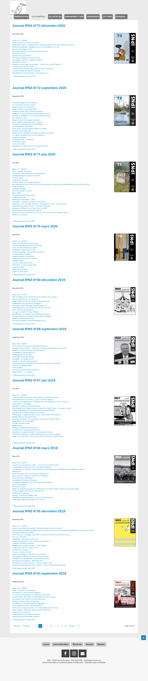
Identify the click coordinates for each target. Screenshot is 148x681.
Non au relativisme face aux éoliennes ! (25, 299)
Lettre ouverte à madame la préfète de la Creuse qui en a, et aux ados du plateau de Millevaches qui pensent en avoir (52, 530)
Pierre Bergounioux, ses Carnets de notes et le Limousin (31, 307)
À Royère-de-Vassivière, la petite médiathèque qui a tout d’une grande (36, 434)
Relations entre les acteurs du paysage (25, 601)
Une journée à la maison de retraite (24, 480)
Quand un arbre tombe (20, 271)
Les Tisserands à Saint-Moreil (22, 126)
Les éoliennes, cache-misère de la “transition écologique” (31, 467)
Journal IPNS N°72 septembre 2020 (39, 88)
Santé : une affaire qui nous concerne (25, 243)
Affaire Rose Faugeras (20, 269)
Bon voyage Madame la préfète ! (23, 532)
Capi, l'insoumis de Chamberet (22, 310)
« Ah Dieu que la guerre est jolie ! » (24, 66)
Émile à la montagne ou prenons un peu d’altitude (29, 554)
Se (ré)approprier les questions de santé (26, 175)
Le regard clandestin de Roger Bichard (25, 312)
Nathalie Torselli (17, 260)
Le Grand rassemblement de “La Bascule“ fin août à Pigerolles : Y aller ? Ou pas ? (40, 402)
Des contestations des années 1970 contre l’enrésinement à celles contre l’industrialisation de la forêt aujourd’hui (51, 184)
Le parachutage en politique (21, 254)
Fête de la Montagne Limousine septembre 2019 (29, 320)
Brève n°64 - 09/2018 (19, 588)
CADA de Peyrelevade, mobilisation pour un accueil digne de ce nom (35, 47)
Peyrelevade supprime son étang (23, 250)
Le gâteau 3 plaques (19, 137)
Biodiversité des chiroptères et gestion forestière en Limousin (33, 133)
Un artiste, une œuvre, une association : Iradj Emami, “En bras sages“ (36, 419)
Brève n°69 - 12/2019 (19, 295)
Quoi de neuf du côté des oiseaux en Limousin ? (28, 412)
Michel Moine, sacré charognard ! (23, 421)
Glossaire (89, 644)
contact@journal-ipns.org (92, 660)
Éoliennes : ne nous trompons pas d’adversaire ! (28, 350)
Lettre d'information (60, 644)
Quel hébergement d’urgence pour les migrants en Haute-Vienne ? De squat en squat (41, 408)
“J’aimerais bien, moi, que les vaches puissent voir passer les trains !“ (36, 397)
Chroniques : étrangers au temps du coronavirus (29, 202)
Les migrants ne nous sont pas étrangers (26, 592)
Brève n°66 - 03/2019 (19, 463)
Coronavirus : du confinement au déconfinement (28, 173)
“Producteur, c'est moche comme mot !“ (25, 539)
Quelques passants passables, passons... (26, 616)
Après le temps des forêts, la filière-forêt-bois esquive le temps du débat (37, 528)
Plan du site (77, 644)
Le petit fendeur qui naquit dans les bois (26, 430)
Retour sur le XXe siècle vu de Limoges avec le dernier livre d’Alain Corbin (37, 436)
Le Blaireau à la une (19, 197)
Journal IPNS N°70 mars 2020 (35, 226)
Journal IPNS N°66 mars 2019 (35, 448)
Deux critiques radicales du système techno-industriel (30, 556)
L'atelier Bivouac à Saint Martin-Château (26, 614)
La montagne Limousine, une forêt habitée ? (27, 605)
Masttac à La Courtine (19, 215)
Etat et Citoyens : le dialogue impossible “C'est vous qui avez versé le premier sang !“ (41, 535)
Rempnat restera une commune (23, 107)
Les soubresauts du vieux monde (23, 105)
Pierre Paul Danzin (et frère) (22, 191)
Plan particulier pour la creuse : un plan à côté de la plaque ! (33, 399)
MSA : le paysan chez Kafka (21, 171)
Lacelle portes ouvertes (20, 550)
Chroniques (93, 17)
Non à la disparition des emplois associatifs (27, 245)
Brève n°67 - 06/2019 (19, 395)
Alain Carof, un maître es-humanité (24, 265)
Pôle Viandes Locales (19, 118)
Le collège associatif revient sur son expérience (28, 135)
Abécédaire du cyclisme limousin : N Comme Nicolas (30, 146)
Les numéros (38, 17)
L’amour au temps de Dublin (22, 552)
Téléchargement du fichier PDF (24, 76)
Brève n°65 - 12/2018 (19, 526)
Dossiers (121, 17)
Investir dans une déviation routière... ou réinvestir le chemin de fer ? (35, 465)
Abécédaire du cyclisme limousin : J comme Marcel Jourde (32, 432)
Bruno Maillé (16, 193)
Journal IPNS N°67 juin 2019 (33, 380)
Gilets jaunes (16, 471)
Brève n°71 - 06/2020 (19, 169)
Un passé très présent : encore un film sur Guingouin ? (31, 541)
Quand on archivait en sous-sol (23, 318)
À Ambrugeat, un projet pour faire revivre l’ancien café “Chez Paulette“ (36, 415)
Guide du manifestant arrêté (22, 365)
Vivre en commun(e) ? (20, 537)
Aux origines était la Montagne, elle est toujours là (29, 305)
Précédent (26, 626)
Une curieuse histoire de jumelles (23, 195)
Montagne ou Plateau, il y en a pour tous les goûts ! (30, 208)
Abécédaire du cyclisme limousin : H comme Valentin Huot (32, 563)
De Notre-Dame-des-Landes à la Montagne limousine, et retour (34, 597)
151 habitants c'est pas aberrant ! (23, 352)
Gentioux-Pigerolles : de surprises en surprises (28, 252)
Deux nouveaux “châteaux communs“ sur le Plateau (30, 476)
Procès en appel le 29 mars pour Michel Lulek (28, 491)
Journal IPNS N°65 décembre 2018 (38, 511)
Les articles (55, 17)
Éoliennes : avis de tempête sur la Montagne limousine (31, 113)
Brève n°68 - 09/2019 (19, 344)
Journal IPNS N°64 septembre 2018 (39, 573)
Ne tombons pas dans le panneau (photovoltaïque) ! (30, 51)
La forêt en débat (18, 267)
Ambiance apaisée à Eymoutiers (23, 256)
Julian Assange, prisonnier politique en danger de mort (31, 301)
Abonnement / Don (74, 17)
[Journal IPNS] (18, 4)
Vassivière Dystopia (19, 188)
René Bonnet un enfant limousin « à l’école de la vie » (30, 73)
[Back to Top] (143, 637)
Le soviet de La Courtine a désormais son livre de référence (32, 68)
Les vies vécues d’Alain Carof (22, 263)
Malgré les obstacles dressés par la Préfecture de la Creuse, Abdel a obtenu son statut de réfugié (45, 489)
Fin (78, 626)
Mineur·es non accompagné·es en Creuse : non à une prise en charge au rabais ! (40, 212)
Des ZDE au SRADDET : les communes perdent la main (31, 116)
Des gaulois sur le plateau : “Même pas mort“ (27, 561)
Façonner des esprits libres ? (22, 55)
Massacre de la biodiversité (21, 131)
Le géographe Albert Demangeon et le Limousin (28, 499)
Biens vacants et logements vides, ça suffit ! (27, 122)
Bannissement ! (17, 425)
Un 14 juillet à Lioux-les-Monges (23, 357)
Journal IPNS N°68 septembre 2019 (39, 329)
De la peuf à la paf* (18, 486)
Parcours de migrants (19, 484)
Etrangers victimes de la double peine (25, 428)
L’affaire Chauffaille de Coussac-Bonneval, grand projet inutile (33, 410)
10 (66, 626)
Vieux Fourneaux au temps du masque (25, 42)
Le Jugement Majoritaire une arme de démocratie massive (32, 482)
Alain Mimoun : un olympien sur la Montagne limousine (31, 314)
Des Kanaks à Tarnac (19, 62)
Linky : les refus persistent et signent (24, 247)
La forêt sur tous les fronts (21, 612)
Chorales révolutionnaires (21, 423)
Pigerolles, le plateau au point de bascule (26, 406)
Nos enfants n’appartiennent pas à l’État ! (26, 58)
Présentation (21, 17)
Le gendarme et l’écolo (20, 180)
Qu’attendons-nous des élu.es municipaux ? (27, 303)
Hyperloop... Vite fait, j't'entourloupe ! (24, 361)
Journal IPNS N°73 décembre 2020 (38, 25)
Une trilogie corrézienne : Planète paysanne (27, 60)
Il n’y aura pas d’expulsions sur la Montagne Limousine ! (31, 595)
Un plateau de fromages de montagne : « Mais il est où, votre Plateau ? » (37, 64)
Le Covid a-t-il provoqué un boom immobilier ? (28, 124)
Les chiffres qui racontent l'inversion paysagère (28, 603)
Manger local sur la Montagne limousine (26, 120)
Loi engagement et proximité (22, 354)
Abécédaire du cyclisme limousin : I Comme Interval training (32, 497)
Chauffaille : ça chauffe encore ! (23, 359)
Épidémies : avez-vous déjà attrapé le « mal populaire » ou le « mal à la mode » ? (40, 204)
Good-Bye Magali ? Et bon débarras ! (25, 103)
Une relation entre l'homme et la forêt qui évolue (28, 599)
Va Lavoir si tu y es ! (19, 53)
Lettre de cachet (17, 178)
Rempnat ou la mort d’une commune (24, 258)
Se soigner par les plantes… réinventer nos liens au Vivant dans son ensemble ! (39, 348)
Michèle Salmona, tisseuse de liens (24, 417)
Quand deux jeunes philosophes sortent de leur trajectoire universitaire (36, 363)
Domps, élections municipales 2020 (24, 109)
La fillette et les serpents (20, 493)
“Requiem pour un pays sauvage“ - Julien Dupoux (29, 545)
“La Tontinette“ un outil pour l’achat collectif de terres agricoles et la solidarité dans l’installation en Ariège (48, 469)
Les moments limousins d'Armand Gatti (25, 370)
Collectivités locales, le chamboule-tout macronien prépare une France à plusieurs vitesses (43, 45)
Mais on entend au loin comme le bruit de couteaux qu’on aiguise (34, 297)
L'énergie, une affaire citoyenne (23, 543)
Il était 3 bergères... (19, 186)
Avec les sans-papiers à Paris (22, 49)
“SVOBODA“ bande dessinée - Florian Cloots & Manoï (30, 558)
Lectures (107, 17)
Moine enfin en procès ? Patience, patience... (27, 210)
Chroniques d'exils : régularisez (23, 139)
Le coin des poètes (18, 144)
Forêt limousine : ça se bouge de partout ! (26, 182)
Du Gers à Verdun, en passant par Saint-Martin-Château (31, 316)
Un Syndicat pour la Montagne (22, 478)
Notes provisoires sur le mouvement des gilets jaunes (30, 473)
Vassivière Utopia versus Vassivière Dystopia (27, 111)
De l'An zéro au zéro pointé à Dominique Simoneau (29, 346)
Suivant (71, 626)
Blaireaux (101, 644)
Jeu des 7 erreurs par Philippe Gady (24, 495)
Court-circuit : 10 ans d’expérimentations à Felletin (29, 128)
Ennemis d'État (17, 367)
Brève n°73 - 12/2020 (19, 40)
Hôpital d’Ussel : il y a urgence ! (23, 372)
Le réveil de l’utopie (19, 141)
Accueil (46, 644)
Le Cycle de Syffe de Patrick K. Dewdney (26, 71)
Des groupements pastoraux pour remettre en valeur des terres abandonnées (39, 565)
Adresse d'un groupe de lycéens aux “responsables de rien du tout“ (35, 608)
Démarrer (17, 626)
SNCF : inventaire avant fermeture (24, 590)
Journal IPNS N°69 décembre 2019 (38, 280)
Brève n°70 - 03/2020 (19, 241)
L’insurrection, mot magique (21, 404)
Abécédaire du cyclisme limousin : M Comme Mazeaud (31, 206)
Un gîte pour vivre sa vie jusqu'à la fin (25, 548)
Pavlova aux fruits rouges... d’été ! (24, 199)
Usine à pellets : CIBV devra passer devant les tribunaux (31, 610)
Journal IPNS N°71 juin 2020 (33, 154)
